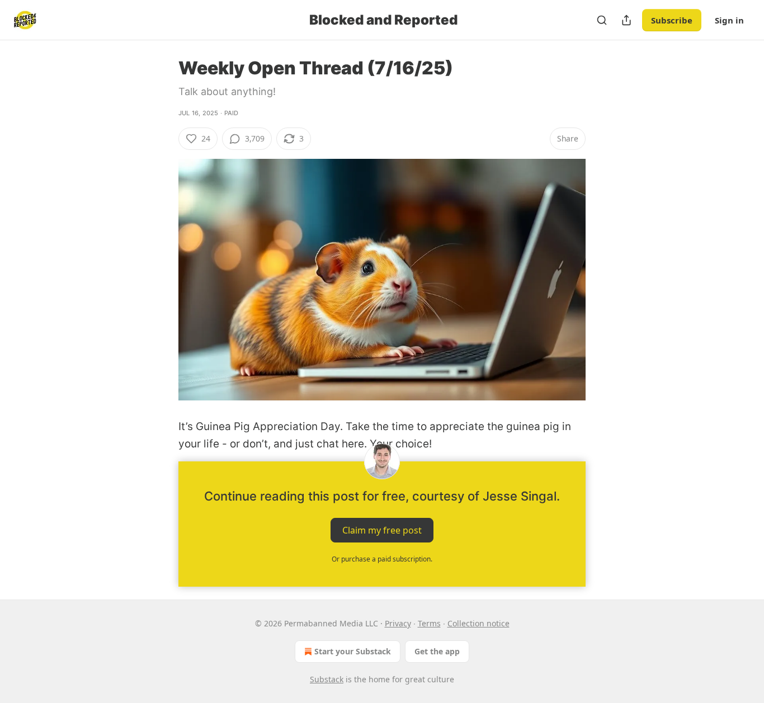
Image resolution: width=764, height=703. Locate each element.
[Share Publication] (626, 20)
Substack (326, 679)
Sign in (729, 20)
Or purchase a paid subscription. (382, 559)
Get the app (437, 651)
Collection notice (478, 623)
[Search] (602, 20)
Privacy (398, 623)
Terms (429, 623)
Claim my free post (382, 530)
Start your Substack (352, 651)
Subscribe (671, 20)
